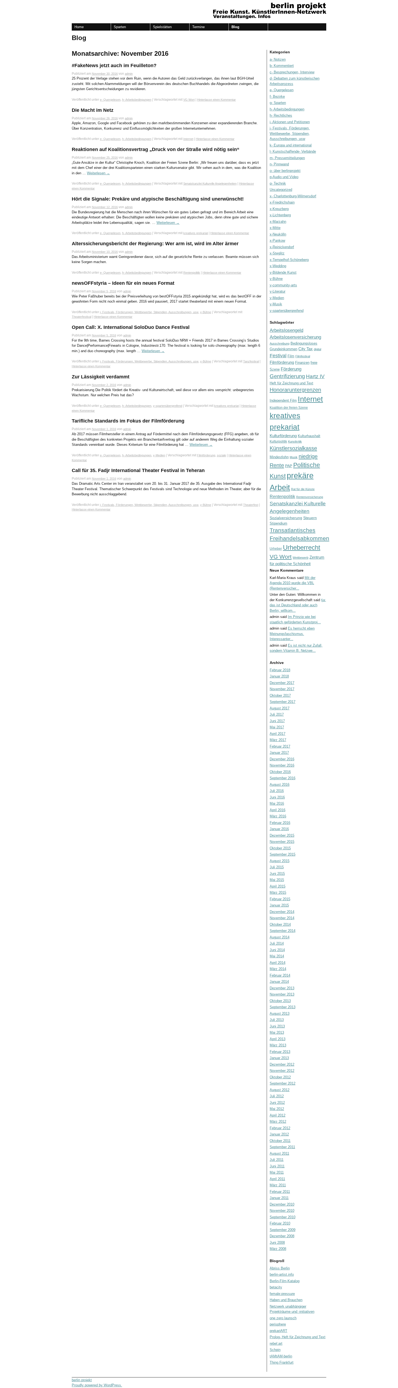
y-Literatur (277, 291)
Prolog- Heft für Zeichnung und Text (297, 1337)
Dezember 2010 (282, 1204)
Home (79, 27)
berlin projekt (82, 1380)
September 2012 (282, 1083)
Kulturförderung (283, 435)
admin (129, 73)
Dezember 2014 (282, 912)
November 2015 (282, 842)
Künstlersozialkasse (293, 448)
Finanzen (302, 363)
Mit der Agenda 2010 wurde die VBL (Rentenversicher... (292, 583)
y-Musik (276, 304)
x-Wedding (278, 266)
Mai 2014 (277, 956)
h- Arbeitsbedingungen (136, 99)
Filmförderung (206, 455)
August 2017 (279, 708)
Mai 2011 (277, 1172)
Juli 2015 (277, 867)
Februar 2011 (280, 1192)
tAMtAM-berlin (281, 1356)
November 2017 (282, 689)
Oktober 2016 (280, 772)
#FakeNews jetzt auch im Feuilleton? (114, 65)
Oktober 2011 (280, 1141)
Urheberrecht (301, 547)
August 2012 (279, 1090)
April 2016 (277, 810)
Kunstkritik (295, 441)
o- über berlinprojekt (285, 171)
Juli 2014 (277, 943)
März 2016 (278, 816)
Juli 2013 (277, 1020)
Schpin (275, 1350)
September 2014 (282, 931)
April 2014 (277, 963)
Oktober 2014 (280, 924)
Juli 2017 (277, 714)
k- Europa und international (291, 145)
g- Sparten (278, 103)
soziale (221, 455)
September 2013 (282, 1007)
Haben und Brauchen (286, 1300)
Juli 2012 (277, 1096)
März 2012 (278, 1121)
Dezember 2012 (282, 1064)
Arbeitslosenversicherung (295, 337)
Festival (278, 355)
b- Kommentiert (282, 66)
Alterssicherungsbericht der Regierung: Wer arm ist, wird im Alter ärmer (155, 243)
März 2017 (278, 740)
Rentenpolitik (191, 272)
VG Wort (189, 99)
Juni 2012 (277, 1103)
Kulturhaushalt (309, 436)
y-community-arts (283, 285)
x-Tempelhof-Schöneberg (289, 260)
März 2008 (278, 1249)
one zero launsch (283, 1318)
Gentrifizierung (287, 376)
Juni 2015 (277, 874)
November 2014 (282, 918)
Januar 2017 (279, 753)
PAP (288, 466)
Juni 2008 (277, 1242)
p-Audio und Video (284, 177)
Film (291, 356)
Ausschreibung (279, 343)
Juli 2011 (276, 1160)
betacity (276, 1287)
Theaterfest (250, 504)
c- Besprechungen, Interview (292, 72)
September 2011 (282, 1147)
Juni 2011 (277, 1166)
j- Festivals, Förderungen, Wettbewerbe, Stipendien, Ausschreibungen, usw (149, 312)
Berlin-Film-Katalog (284, 1281)
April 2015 (277, 886)
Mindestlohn (279, 457)
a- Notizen (278, 59)
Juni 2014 (277, 950)
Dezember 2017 (282, 683)
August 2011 (279, 1153)
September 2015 (282, 854)
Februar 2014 (280, 975)
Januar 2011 (279, 1198)
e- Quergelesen (110, 99)
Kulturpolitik (278, 441)
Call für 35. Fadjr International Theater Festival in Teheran (138, 470)
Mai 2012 (277, 1109)
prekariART (278, 1331)
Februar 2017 (280, 746)
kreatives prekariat (195, 233)
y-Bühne (205, 312)
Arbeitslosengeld (286, 330)
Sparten (120, 27)
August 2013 (279, 1013)
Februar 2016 (280, 823)
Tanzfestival (251, 361)
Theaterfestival (81, 316)
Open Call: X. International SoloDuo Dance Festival (131, 327)
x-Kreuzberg (279, 209)
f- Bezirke (277, 96)
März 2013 (278, 1045)
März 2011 (278, 1185)
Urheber (276, 549)
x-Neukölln (278, 234)
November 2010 (282, 1211)
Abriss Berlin (280, 1268)
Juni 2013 (277, 1026)
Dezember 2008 (282, 1236)
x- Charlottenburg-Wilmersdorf (293, 196)
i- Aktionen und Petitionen (290, 122)
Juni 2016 (277, 797)
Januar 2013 (279, 1058)
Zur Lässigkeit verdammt (100, 376)
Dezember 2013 (282, 988)
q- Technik (278, 183)
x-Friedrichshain (282, 202)
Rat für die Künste (303, 489)
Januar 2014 (279, 982)
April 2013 (277, 1039)
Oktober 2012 (280, 1077)
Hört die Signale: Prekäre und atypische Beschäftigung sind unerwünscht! (158, 199)
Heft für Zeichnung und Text (291, 383)
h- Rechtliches (281, 115)
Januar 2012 (279, 1134)
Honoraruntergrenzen (295, 390)
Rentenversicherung (309, 497)
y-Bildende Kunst (283, 272)
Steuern (310, 518)
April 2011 (277, 1179)
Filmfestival (302, 356)
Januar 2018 (279, 676)
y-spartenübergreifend (167, 405)
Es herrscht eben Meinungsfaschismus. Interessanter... (292, 633)
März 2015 (278, 893)
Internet (188, 138)
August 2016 (279, 785)
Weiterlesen (98, 173)
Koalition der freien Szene (289, 408)
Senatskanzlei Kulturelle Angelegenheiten (210, 183)
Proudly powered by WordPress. (97, 1385)
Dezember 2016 (282, 759)
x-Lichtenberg (280, 215)
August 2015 (279, 861)
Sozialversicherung (286, 518)
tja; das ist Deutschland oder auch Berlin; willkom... (298, 605)
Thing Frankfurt (281, 1362)
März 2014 (278, 969)
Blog (235, 27)
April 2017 (277, 734)
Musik (294, 457)
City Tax (305, 348)
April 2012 (277, 1115)
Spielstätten (162, 27)
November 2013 (282, 994)
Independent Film (283, 400)
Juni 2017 (277, 721)
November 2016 (282, 765)
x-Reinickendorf (282, 247)
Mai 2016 (277, 803)
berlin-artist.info (282, 1274)
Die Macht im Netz (92, 110)
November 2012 (282, 1071)
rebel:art (276, 1343)
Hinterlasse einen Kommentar (216, 99)
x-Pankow (277, 240)
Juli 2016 (277, 791)
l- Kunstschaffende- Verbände (293, 151)
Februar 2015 (280, 899)
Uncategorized (281, 190)
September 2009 (282, 1230)
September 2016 (282, 778)
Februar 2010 (280, 1223)
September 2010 (282, 1217)
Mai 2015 (277, 880)
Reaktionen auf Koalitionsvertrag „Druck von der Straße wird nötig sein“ (155, 149)
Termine (198, 27)
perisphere (278, 1324)
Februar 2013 (280, 1052)
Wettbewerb (300, 557)
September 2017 (282, 702)
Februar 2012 (280, 1128)
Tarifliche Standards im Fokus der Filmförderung (128, 421)
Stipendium (278, 523)
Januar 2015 (279, 905)
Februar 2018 (280, 670)
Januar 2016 (279, 829)
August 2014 (279, 937)
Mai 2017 (277, 727)
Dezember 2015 (282, 835)
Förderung (291, 369)
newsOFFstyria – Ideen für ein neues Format (123, 283)
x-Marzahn (278, 222)
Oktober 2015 (280, 848)
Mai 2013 (277, 1032)
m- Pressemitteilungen (287, 158)
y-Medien (159, 455)
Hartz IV (315, 376)
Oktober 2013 (280, 1001)
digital (317, 349)
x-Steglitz (277, 253)
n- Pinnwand (279, 164)
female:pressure (282, 1294)
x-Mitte (275, 228)
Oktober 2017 (280, 695)
